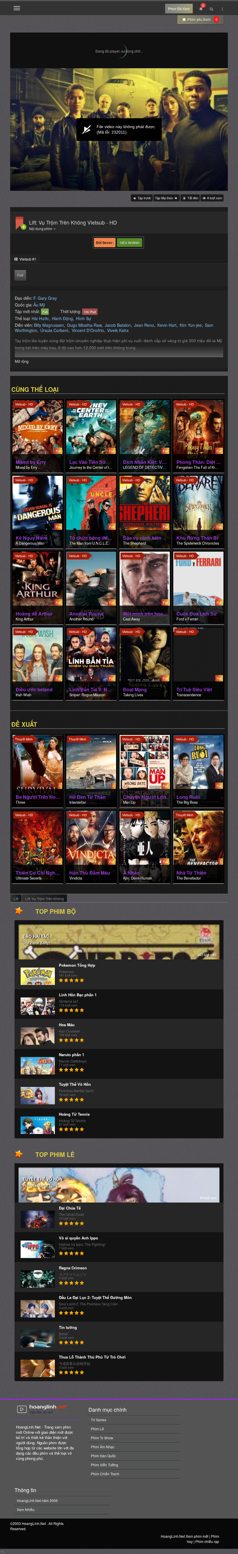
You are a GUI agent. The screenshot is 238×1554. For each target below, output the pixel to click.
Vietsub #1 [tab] (27, 258)
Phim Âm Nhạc (102, 1446)
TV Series (98, 1419)
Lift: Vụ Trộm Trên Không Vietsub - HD (73, 222)
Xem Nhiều (26, 1509)
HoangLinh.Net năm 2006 (37, 1500)
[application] (119, 129)
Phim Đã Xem (179, 8)
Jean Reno (144, 325)
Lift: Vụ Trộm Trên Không (44, 898)
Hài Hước (40, 318)
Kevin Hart (166, 325)
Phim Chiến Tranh (105, 1473)
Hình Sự (83, 318)
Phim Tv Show (102, 1437)
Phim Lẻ (97, 1428)
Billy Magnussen (49, 325)
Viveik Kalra (118, 330)
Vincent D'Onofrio (88, 330)
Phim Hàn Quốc (103, 1455)
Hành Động (62, 318)
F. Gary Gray (45, 298)
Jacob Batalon (118, 325)
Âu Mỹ (39, 305)
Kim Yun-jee (191, 325)
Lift (16, 898)
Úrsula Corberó (54, 330)
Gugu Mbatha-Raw (84, 325)
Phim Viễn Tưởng (104, 1464)
